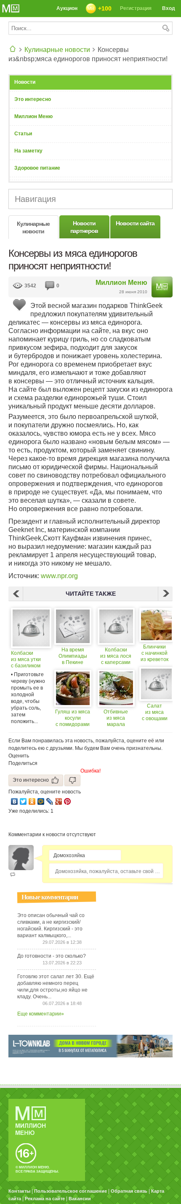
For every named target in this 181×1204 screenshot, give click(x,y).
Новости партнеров (84, 227)
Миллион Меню (33, 116)
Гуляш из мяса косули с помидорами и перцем (72, 718)
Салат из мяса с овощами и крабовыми (154, 712)
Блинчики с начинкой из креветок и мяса (154, 653)
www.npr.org (59, 575)
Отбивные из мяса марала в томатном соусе (116, 718)
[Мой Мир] (41, 801)
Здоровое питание (37, 168)
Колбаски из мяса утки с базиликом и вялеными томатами (26, 659)
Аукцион (66, 8)
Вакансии (80, 1198)
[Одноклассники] (32, 801)
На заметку (28, 151)
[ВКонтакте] (14, 801)
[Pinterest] (67, 801)
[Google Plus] (58, 801)
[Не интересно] (72, 780)
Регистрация (136, 8)
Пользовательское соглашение (70, 1191)
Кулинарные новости (57, 49)
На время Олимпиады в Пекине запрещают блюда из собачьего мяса (72, 656)
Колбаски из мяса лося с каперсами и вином (115, 656)
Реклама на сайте (45, 1198)
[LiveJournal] (49, 801)
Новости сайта (135, 223)
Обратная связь (129, 1191)
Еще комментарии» (40, 1014)
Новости (24, 82)
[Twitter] (23, 801)
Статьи (23, 134)
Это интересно (32, 99)
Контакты (19, 1191)
